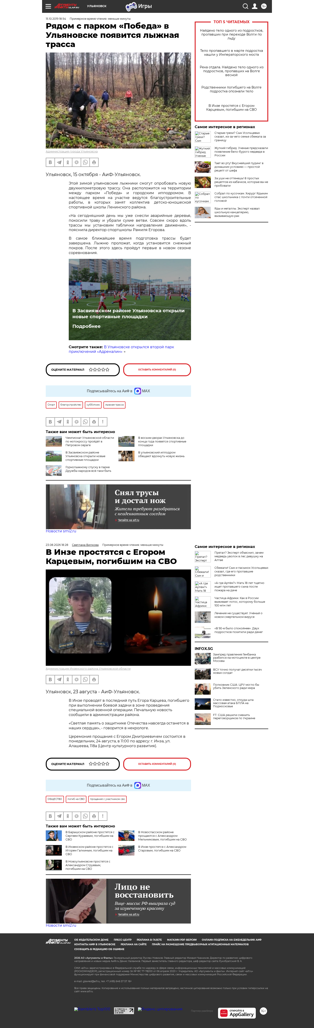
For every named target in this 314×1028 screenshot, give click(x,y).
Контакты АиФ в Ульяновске (94, 944)
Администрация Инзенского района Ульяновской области (88, 668)
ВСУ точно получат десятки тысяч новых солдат (237, 671)
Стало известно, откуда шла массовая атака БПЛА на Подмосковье (233, 703)
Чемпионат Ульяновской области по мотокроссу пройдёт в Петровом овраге (90, 441)
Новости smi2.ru (61, 531)
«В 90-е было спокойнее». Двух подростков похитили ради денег (238, 630)
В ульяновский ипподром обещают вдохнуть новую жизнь (161, 454)
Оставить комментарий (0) (157, 369)
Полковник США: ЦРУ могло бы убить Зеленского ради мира (236, 686)
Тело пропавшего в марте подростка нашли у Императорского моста (231, 53)
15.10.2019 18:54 (56, 18)
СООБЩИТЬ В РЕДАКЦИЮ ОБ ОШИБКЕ (99, 949)
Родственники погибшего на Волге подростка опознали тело (231, 89)
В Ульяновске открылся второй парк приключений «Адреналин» (121, 349)
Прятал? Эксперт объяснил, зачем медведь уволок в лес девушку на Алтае (238, 556)
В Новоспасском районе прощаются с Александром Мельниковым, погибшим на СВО (162, 835)
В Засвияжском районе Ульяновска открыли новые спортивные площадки (128, 313)
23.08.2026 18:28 (57, 545)
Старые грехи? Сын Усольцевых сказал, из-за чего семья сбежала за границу (240, 136)
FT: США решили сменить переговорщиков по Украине (234, 716)
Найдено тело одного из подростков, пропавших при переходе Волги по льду (231, 34)
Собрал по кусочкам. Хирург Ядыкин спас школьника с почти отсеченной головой (241, 197)
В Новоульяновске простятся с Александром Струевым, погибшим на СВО (88, 865)
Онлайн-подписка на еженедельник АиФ (232, 939)
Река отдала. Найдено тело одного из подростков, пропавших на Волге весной (231, 71)
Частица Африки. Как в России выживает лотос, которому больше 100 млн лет (239, 601)
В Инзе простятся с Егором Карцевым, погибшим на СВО (231, 108)
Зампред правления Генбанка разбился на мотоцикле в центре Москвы (236, 658)
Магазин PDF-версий (182, 939)
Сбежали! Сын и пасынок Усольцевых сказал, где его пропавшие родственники (241, 571)
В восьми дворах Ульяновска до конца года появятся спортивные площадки (162, 441)
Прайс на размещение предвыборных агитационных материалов (200, 944)
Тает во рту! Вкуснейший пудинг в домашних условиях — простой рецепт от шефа (238, 166)
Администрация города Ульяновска (72, 151)
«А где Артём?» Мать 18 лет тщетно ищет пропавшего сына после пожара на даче (239, 586)
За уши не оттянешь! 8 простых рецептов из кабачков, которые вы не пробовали (241, 182)
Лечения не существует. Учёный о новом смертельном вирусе (238, 615)
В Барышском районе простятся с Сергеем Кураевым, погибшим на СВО (90, 835)
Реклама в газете (149, 939)
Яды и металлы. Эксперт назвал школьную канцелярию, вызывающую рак (237, 212)
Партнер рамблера (202, 1010)
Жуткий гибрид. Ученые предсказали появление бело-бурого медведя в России (241, 151)
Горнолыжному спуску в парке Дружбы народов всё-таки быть (88, 469)
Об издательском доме (91, 939)
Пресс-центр (122, 939)
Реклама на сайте (134, 944)
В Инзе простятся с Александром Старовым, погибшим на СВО (162, 848)
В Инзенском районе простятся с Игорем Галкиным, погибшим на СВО (89, 850)
